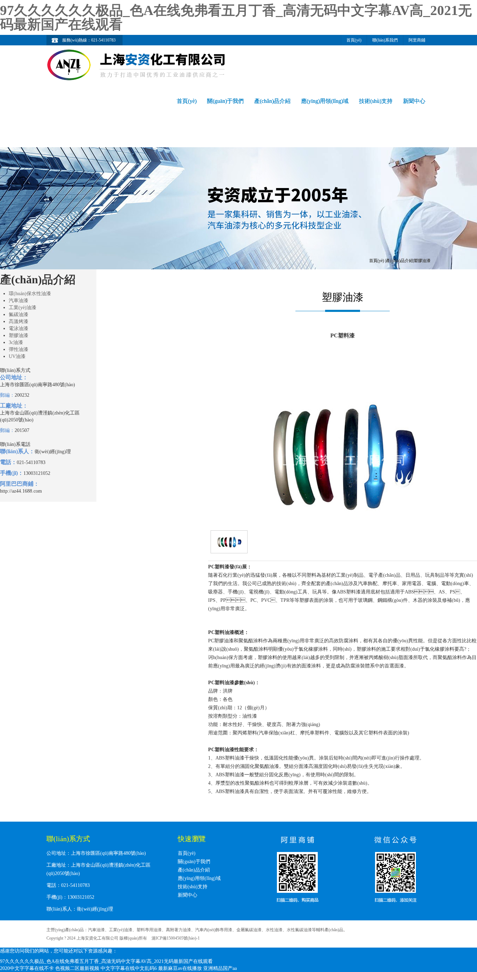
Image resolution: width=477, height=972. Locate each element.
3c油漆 (16, 342)
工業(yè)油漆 (22, 307)
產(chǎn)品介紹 (272, 101)
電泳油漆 (18, 328)
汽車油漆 (18, 300)
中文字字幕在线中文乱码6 (129, 968)
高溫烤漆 (18, 321)
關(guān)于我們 (225, 101)
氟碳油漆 (18, 314)
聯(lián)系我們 (385, 40)
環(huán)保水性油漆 (30, 293)
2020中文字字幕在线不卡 (27, 968)
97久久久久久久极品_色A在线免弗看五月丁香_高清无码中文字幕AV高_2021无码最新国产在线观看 (236, 17)
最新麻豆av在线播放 (180, 968)
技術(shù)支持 (375, 101)
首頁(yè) (353, 40)
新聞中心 (414, 101)
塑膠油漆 (18, 335)
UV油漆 (17, 356)
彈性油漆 (18, 349)
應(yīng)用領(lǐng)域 (324, 101)
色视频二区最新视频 (77, 968)
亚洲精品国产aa (220, 968)
